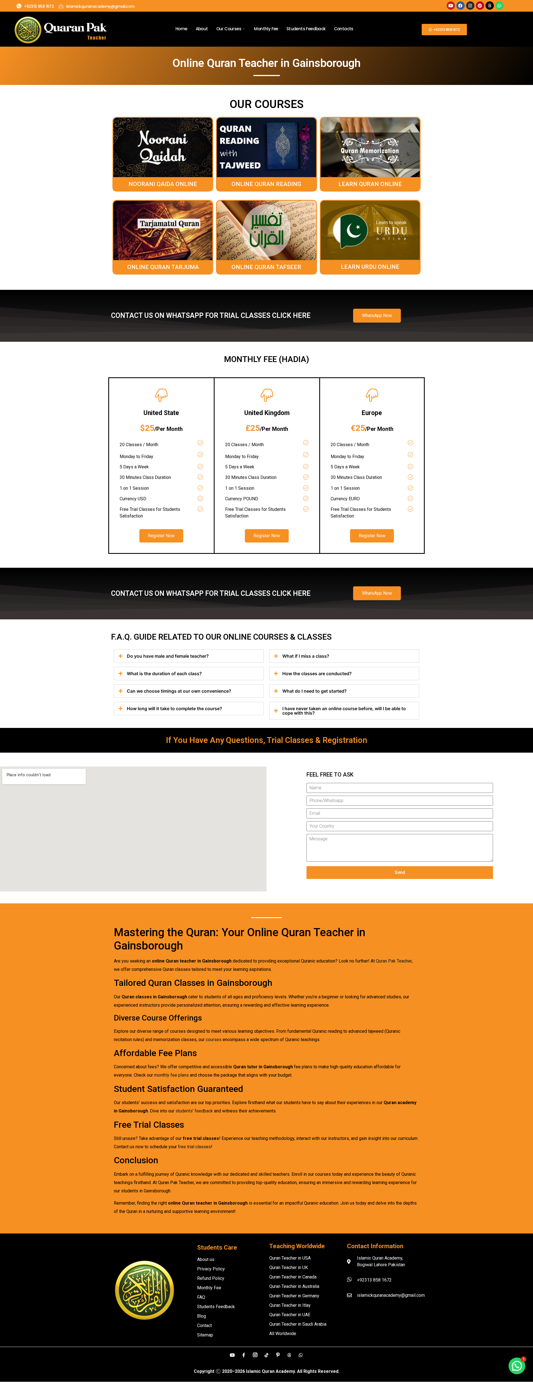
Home (181, 29)
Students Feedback (306, 29)
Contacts (343, 29)
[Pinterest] (480, 5)
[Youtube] (451, 5)
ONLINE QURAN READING (266, 184)
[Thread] (289, 1355)
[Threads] (490, 5)
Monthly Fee (266, 29)
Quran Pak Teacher (394, 961)
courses (214, 1039)
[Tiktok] (266, 1355)
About (202, 29)
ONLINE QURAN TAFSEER (266, 267)
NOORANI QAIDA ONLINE (163, 184)
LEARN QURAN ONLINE (370, 184)
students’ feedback (194, 1111)
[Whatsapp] (499, 5)
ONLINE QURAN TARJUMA (163, 267)
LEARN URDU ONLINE (370, 266)
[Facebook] (460, 5)
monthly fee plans (171, 1075)
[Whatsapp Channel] (300, 1355)
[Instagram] (470, 5)
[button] (517, 1366)
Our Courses (228, 29)
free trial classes (194, 1146)
